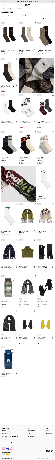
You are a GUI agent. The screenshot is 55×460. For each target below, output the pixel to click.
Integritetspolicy (6, 458)
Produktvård (31, 433)
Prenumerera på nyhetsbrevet (10, 436)
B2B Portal (49, 433)
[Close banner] (53, 1)
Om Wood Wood (32, 430)
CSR (29, 439)
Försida (2, 8)
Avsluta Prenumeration (8, 439)
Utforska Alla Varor (10, 8)
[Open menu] (1, 4)
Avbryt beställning (7, 442)
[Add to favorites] (17, 23)
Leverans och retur (7, 433)
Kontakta (4, 430)
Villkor (12, 458)
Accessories (18, 8)
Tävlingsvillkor (31, 436)
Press (47, 430)
